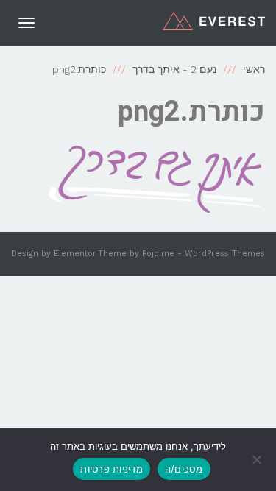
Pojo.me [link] (158, 253)
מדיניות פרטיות (111, 469)
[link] (214, 20)
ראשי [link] (254, 69)
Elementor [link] (75, 253)
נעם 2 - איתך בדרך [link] (174, 69)
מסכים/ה (184, 469)
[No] (257, 459)
